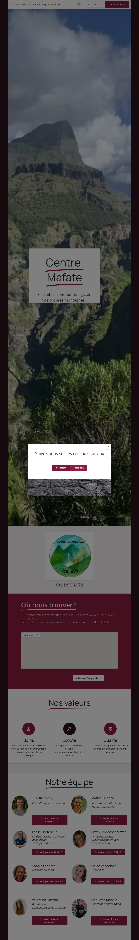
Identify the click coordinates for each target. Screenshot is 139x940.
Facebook (79, 467)
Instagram (61, 467)
